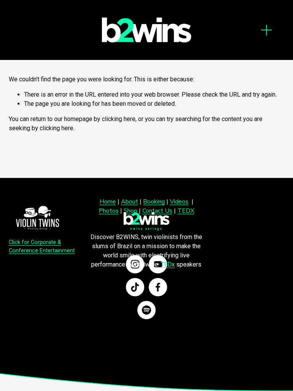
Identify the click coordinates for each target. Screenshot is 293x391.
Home (108, 201)
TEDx (168, 264)
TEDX (185, 211)
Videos (179, 201)
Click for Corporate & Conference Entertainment (42, 246)
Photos (109, 211)
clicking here (118, 119)
